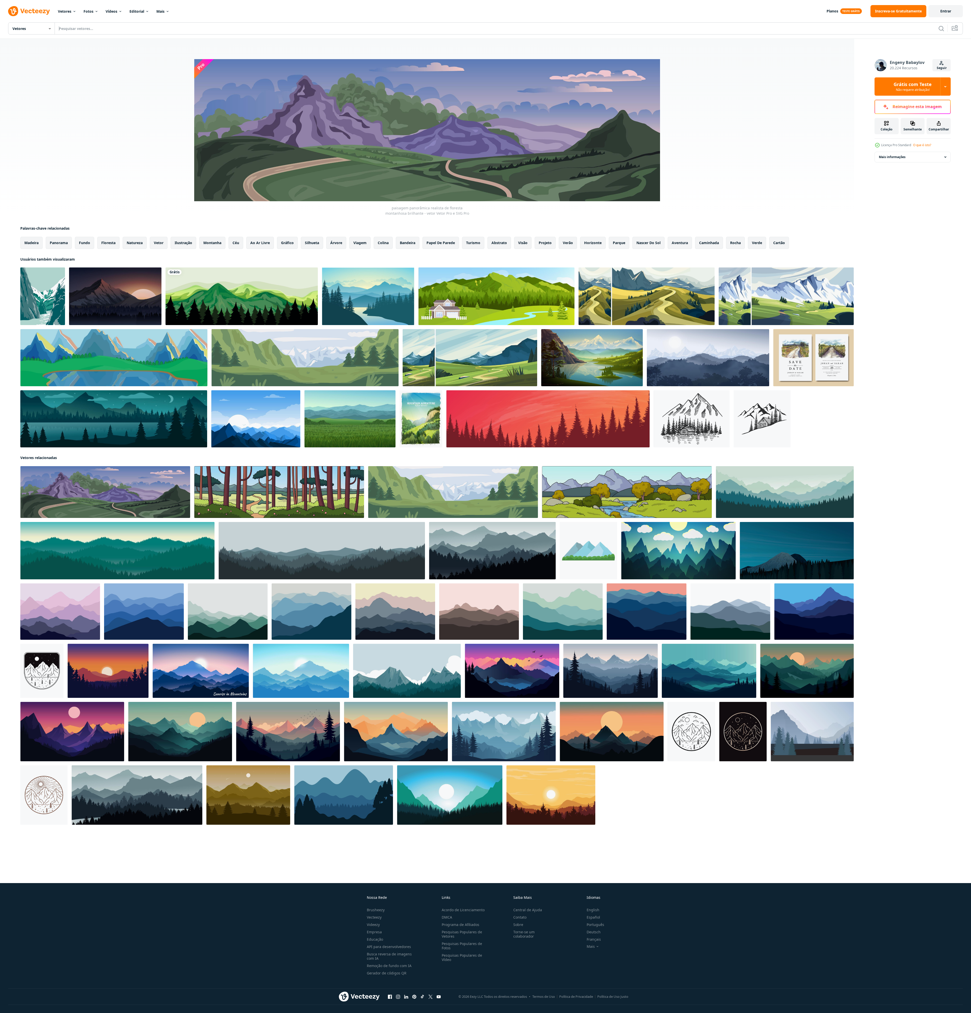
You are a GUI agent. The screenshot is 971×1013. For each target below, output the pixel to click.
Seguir (942, 68)
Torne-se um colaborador (524, 934)
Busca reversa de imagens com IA (389, 956)
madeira (31, 242)
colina (383, 242)
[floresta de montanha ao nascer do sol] (368, 296)
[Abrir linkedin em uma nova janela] (406, 997)
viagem (360, 242)
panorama (59, 242)
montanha (212, 242)
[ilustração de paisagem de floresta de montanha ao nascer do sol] (255, 418)
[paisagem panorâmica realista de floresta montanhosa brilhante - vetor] (305, 357)
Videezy (373, 924)
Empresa (374, 932)
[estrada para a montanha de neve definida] (786, 296)
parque (619, 242)
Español (593, 917)
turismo (473, 242)
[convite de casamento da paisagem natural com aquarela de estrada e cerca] (813, 357)
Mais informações (892, 157)
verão (568, 242)
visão (523, 242)
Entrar (945, 11)
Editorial (136, 11)
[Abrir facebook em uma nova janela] (390, 997)
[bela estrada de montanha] (647, 296)
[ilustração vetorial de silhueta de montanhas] (550, 795)
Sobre (518, 924)
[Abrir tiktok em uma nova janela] (422, 997)
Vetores (64, 11)
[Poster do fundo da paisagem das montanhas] (421, 418)
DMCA (447, 917)
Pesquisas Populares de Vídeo (462, 957)
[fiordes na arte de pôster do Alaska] (42, 296)
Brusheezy (376, 909)
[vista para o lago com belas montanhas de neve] (592, 357)
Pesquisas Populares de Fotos (462, 945)
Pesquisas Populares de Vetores (462, 934)
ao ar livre (260, 242)
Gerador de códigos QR (386, 973)
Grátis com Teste (913, 86)
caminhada (709, 242)
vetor (158, 242)
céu (236, 242)
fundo (84, 242)
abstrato (499, 242)
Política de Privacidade (576, 996)
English (593, 909)
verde (757, 242)
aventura (680, 242)
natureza (135, 242)
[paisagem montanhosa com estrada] (470, 357)
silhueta (312, 242)
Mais (160, 11)
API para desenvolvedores (389, 946)
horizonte (593, 242)
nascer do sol (648, 242)
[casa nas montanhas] (496, 296)
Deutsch (594, 932)
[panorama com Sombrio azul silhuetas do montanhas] (678, 550)
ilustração (183, 242)
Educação (375, 939)
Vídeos (111, 11)
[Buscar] (941, 28)
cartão (779, 242)
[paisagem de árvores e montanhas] (708, 357)
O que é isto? (922, 145)
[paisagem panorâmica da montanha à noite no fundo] (113, 357)
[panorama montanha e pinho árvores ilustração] (343, 795)
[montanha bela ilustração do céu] (108, 671)
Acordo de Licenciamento (463, 909)
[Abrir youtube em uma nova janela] (439, 997)
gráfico (287, 242)
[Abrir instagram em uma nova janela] (398, 997)
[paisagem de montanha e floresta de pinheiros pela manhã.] (322, 550)
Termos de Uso (543, 996)
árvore (336, 242)
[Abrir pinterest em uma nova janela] (414, 997)
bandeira (407, 242)
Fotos (88, 11)
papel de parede (440, 242)
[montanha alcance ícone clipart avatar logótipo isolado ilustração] (588, 550)
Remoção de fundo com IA (389, 965)
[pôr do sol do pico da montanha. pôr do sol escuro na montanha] (115, 296)
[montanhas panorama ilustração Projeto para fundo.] (60, 611)
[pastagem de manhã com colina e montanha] (350, 418)
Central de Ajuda (527, 909)
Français (594, 939)
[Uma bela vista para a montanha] (242, 296)
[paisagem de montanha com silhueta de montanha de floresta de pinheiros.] (407, 671)
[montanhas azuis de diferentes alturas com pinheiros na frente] (812, 731)
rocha (735, 242)
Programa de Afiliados (460, 924)
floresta (108, 242)
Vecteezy (374, 917)
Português (595, 924)
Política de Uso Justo (612, 996)
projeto (545, 242)
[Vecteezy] (29, 11)
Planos (832, 11)
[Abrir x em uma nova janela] (431, 997)
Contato (519, 917)
